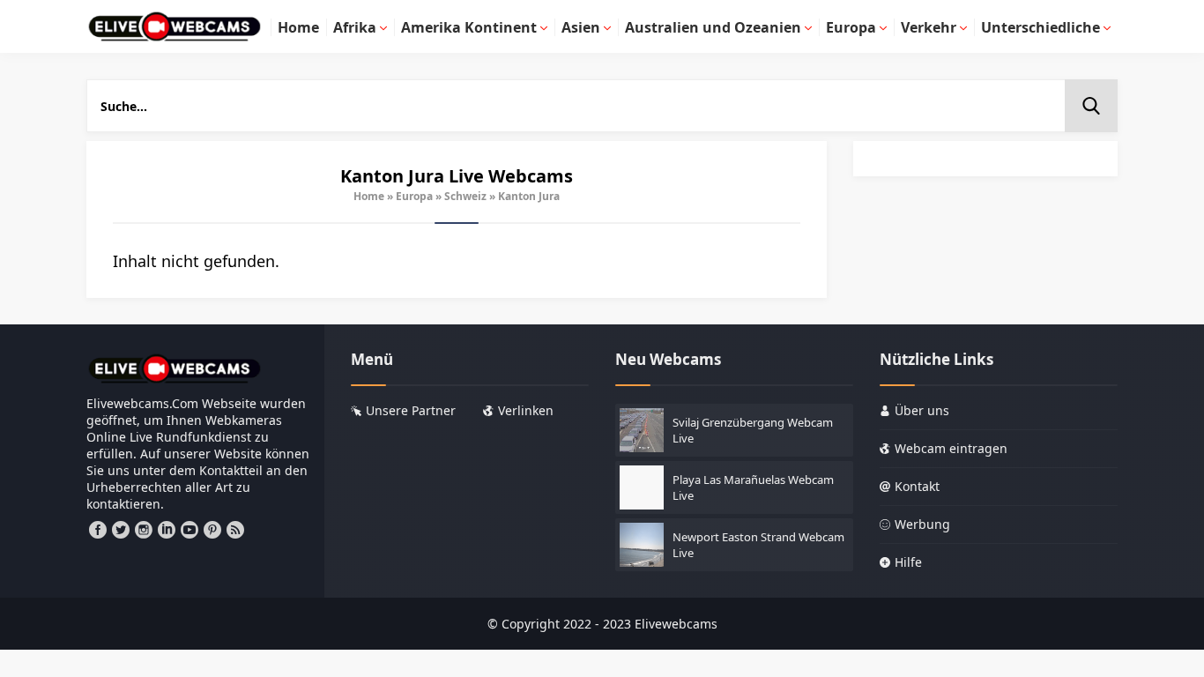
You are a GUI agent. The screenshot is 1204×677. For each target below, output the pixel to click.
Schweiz (465, 196)
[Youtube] (189, 530)
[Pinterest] (212, 530)
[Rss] (235, 530)
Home (368, 196)
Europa (414, 196)
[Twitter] (121, 530)
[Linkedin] (166, 530)
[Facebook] (98, 530)
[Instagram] (143, 530)
